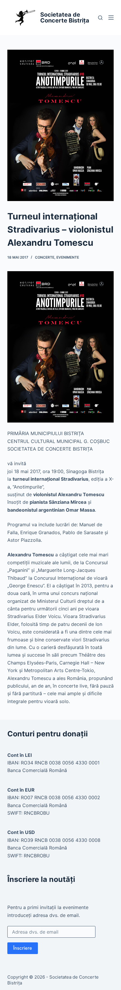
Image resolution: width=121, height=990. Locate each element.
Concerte (44, 257)
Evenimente (67, 257)
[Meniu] (111, 17)
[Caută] (100, 17)
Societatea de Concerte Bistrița (64, 17)
